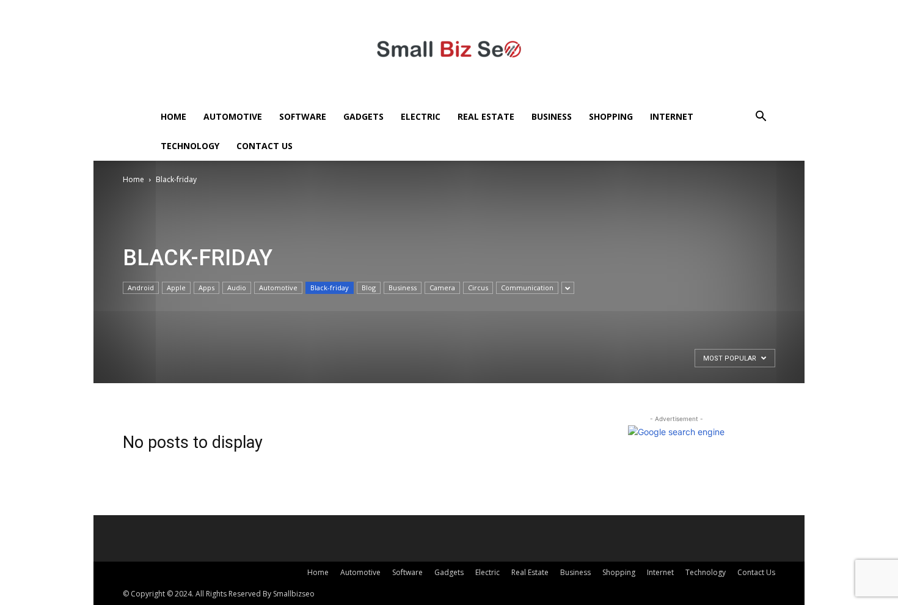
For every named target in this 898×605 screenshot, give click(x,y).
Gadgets (363, 116)
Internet (671, 116)
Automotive (232, 116)
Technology (190, 146)
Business (551, 116)
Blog (369, 287)
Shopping (611, 116)
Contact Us (264, 146)
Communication (527, 287)
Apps (206, 287)
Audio (236, 287)
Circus (478, 287)
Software (302, 116)
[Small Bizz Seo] (449, 51)
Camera (442, 287)
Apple (176, 287)
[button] (760, 117)
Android (141, 287)
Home (173, 116)
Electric (420, 116)
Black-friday (329, 287)
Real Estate (486, 116)
